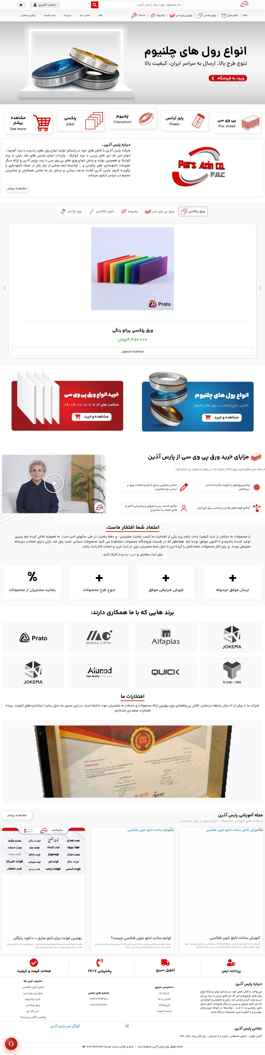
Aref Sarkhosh (94, 1047)
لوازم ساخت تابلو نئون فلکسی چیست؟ (141, 938)
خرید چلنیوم (127, 554)
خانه (245, 15)
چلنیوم (161, 15)
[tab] (193, 211)
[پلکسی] (94, 121)
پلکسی (70, 118)
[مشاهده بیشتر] (42, 123)
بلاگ (100, 15)
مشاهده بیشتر (18, 120)
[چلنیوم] (146, 119)
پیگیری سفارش (28, 15)
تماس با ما (85, 15)
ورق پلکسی (210, 15)
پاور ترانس (175, 118)
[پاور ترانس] (198, 121)
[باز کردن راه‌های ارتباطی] (11, 1044)
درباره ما (68, 15)
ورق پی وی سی (184, 15)
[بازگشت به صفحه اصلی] (244, 6)
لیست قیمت (49, 15)
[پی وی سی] (250, 123)
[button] (44, 5)
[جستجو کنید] (94, 4)
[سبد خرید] (20, 5)
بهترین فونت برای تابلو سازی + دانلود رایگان (47, 938)
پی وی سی (226, 120)
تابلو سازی (232, 15)
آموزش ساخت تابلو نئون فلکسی (235, 938)
